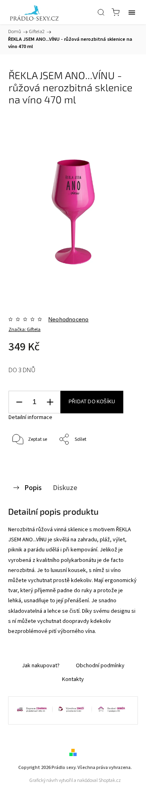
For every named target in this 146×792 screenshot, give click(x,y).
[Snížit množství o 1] (19, 402)
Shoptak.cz (110, 780)
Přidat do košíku (92, 401)
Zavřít (120, 460)
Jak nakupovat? (41, 666)
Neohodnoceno (68, 319)
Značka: (25, 329)
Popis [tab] (33, 487)
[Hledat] (101, 12)
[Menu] (132, 12)
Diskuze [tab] (65, 487)
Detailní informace (30, 417)
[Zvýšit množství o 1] (50, 402)
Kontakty (73, 679)
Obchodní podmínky (100, 666)
